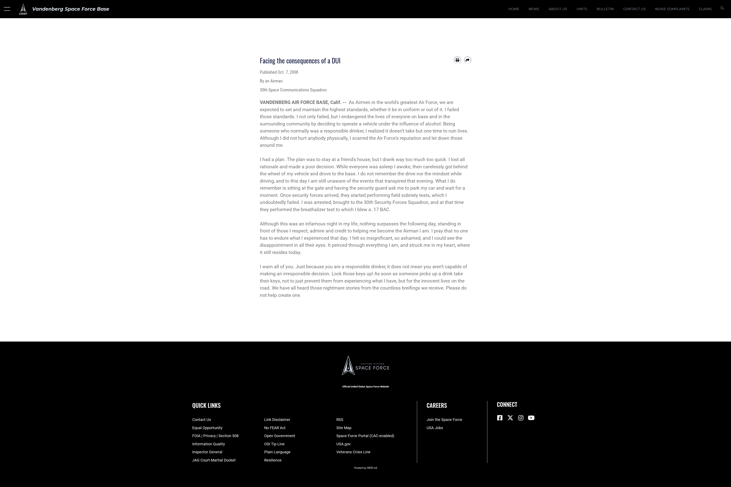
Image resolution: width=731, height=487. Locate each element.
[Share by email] (467, 60)
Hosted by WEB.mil (365, 467)
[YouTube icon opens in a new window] (531, 418)
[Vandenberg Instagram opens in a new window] (521, 418)
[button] (6, 9)
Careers (437, 405)
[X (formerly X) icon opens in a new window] (510, 418)
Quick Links (206, 405)
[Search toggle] (722, 9)
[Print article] (457, 60)
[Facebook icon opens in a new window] (500, 418)
